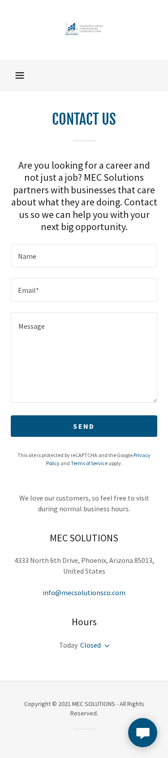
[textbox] (84, 255)
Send (84, 426)
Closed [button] (90, 644)
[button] (20, 75)
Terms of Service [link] (89, 463)
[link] (84, 29)
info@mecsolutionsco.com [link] (84, 592)
